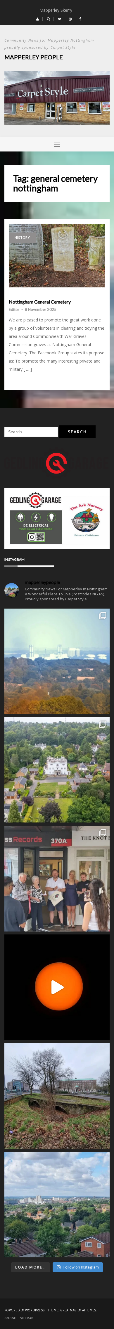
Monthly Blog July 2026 (57, 10)
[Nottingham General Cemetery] (57, 255)
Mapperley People (33, 56)
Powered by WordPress (24, 1310)
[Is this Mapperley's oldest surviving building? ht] (57, 770)
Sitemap (27, 1318)
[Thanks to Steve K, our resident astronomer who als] (57, 661)
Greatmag (68, 1310)
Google (10, 1318)
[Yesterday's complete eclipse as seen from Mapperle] (57, 987)
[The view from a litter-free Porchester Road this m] (57, 1204)
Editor (14, 309)
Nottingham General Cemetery (40, 301)
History (22, 237)
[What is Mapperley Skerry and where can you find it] (57, 1096)
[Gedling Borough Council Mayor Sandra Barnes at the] (57, 879)
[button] (37, 19)
